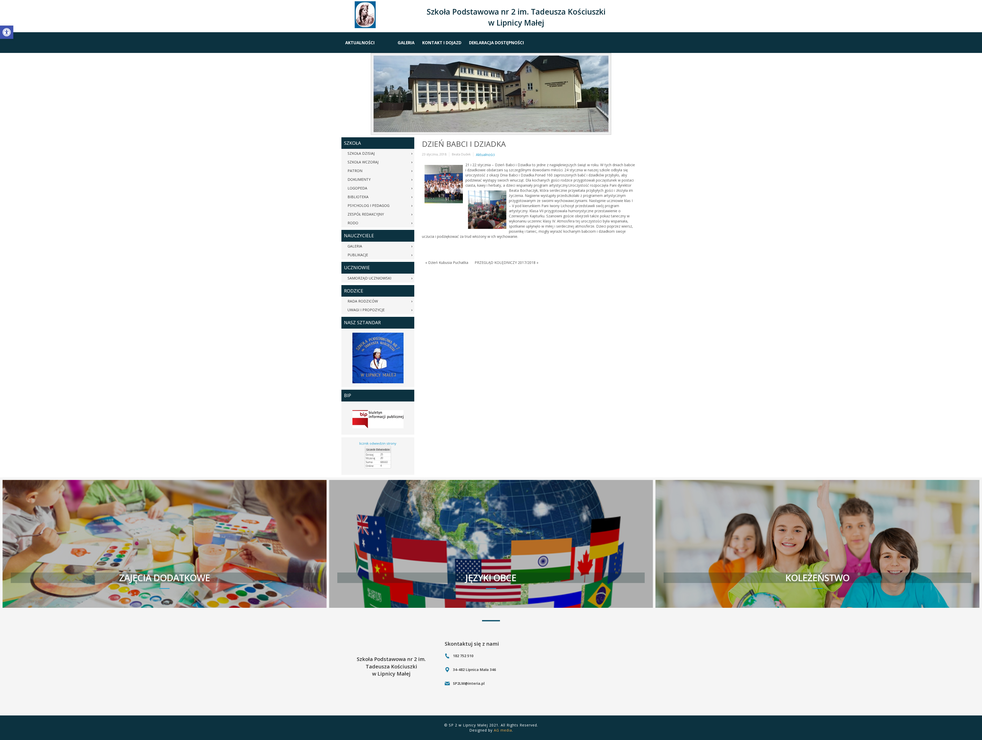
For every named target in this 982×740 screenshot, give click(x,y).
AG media (503, 730)
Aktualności (485, 154)
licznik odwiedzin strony (377, 443)
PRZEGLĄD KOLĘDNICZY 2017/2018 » (506, 262)
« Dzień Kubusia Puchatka (446, 262)
